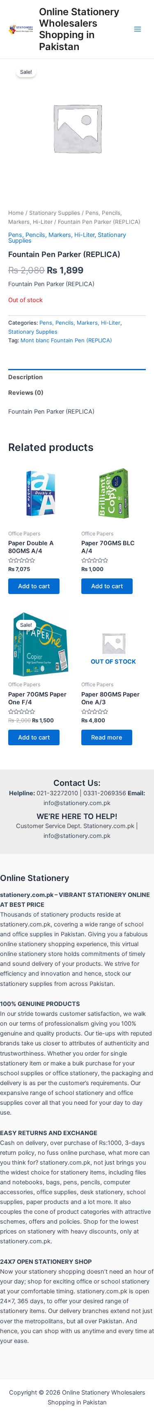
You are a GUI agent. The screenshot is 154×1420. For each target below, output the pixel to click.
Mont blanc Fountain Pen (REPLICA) (66, 340)
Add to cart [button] (34, 586)
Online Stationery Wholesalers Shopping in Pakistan (79, 29)
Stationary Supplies (54, 212)
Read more (106, 737)
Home (16, 212)
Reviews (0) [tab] (26, 392)
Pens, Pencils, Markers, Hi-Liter (51, 235)
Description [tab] (25, 377)
